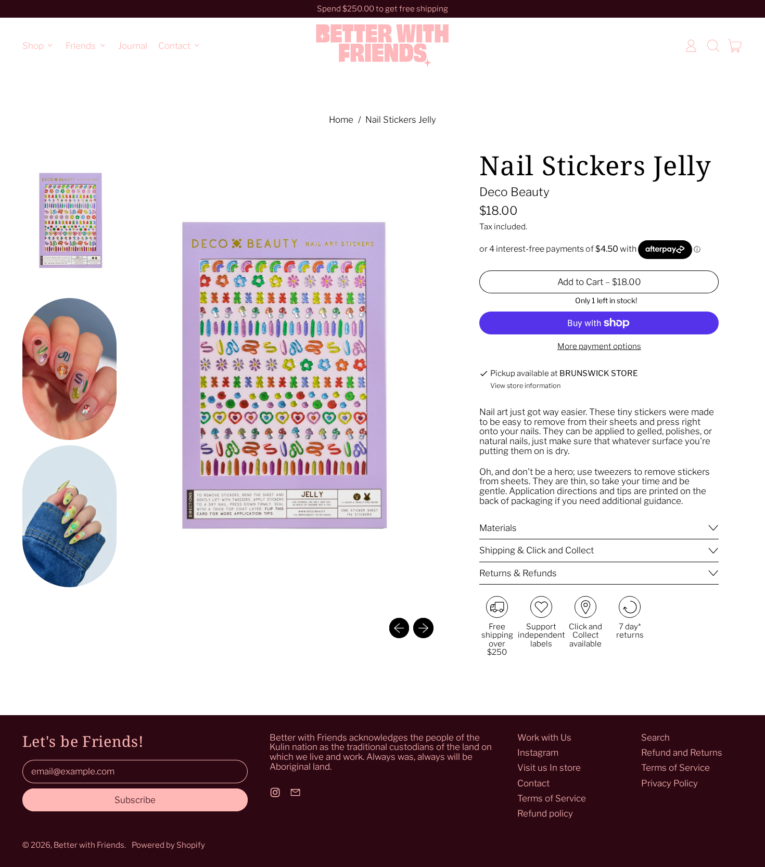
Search (655, 737)
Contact (533, 783)
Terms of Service (551, 798)
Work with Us (544, 737)
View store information (525, 386)
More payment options (599, 346)
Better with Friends (89, 845)
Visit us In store (549, 767)
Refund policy (545, 813)
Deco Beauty (514, 192)
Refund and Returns (681, 752)
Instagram (537, 752)
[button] (713, 46)
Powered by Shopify (168, 845)
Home (341, 120)
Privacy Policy (669, 783)
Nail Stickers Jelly (400, 120)
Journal (132, 45)
